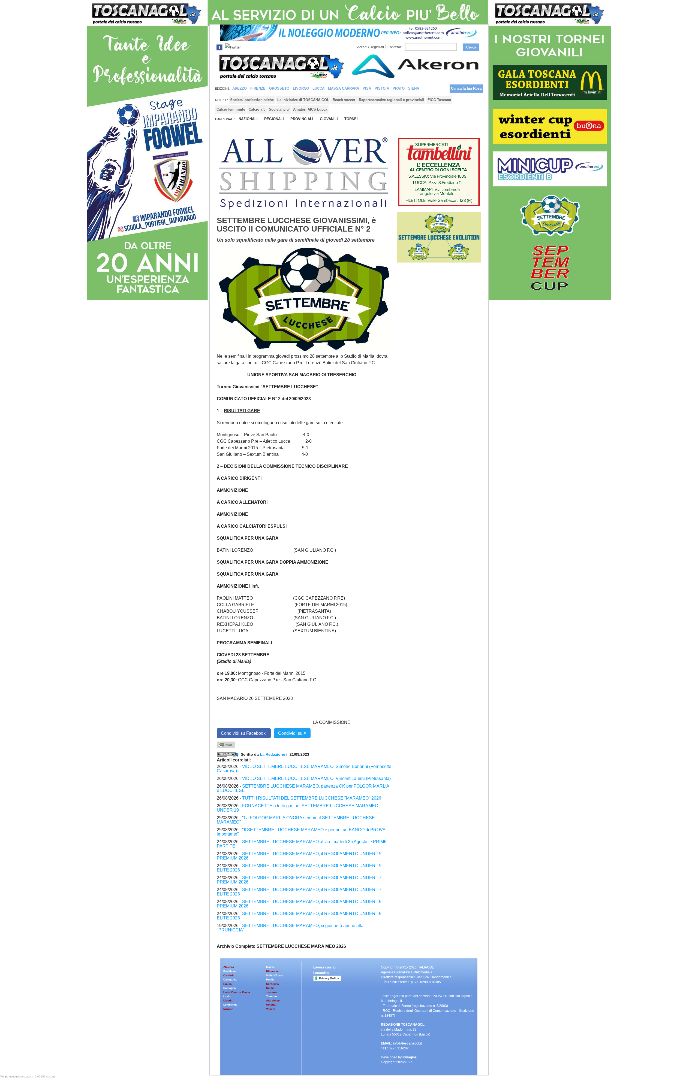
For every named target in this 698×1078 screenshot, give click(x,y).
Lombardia (230, 1004)
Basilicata (230, 971)
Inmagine (409, 1057)
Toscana (271, 992)
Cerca (471, 47)
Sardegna (272, 983)
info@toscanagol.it (407, 1043)
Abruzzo (228, 966)
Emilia (227, 983)
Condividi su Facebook (244, 733)
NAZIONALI (248, 119)
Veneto (270, 1008)
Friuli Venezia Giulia (236, 992)
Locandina (321, 973)
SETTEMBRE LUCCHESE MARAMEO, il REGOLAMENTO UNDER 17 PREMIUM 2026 (299, 879)
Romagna (229, 987)
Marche (228, 1008)
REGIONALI (274, 119)
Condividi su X (292, 733)
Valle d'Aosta (274, 975)
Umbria (271, 1004)
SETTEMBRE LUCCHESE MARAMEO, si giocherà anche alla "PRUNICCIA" (290, 927)
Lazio (226, 996)
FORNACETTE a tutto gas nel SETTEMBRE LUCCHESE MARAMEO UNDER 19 (297, 807)
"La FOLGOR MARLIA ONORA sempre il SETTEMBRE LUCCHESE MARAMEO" (296, 819)
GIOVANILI (329, 119)
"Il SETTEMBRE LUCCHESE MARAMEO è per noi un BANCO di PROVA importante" (301, 831)
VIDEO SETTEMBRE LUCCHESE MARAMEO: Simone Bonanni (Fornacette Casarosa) (304, 768)
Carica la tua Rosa (466, 88)
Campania (230, 979)
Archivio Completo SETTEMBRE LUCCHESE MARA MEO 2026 (281, 946)
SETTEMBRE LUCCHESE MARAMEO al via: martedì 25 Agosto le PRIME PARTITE (302, 843)
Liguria (228, 1000)
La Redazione (273, 754)
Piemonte (272, 971)
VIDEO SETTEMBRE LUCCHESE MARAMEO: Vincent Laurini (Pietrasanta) (316, 778)
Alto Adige (273, 1000)
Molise (270, 966)
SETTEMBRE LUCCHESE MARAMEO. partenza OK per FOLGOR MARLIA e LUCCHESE (303, 788)
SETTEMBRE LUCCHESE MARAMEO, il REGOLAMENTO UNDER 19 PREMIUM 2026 (299, 903)
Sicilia (270, 987)
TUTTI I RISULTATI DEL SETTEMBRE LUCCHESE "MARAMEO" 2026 (311, 798)
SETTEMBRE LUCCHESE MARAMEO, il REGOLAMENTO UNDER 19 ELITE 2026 (299, 915)
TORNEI (351, 119)
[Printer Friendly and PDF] (226, 744)
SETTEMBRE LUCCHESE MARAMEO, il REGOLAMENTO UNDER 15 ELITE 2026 (299, 867)
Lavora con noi (324, 967)
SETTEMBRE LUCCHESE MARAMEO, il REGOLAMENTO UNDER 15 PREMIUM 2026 (299, 855)
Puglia (270, 979)
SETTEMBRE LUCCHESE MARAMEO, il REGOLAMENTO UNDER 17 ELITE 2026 (299, 891)
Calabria (228, 975)
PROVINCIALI (301, 119)
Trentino (271, 996)
